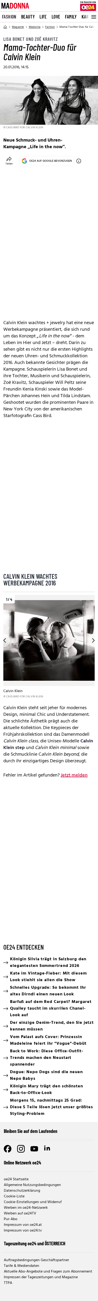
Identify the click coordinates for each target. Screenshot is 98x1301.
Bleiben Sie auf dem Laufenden (30, 1131)
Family (71, 16)
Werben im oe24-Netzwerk (26, 1208)
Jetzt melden (74, 775)
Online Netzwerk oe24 (22, 1162)
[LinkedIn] (47, 1149)
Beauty (28, 16)
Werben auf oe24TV (20, 1213)
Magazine (18, 27)
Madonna (34, 27)
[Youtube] (34, 1149)
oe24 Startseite (16, 1179)
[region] (49, 647)
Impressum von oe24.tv (23, 1230)
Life (43, 16)
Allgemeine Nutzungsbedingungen (32, 1185)
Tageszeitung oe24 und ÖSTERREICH (34, 1243)
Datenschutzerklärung (22, 1191)
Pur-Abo (10, 1219)
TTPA (8, 1283)
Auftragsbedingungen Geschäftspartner (36, 1260)
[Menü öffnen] (93, 17)
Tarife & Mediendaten (21, 1266)
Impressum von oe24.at (23, 1225)
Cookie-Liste (14, 1196)
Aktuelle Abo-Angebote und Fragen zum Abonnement (48, 1272)
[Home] (5, 27)
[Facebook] (7, 1149)
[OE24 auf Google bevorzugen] (79, 161)
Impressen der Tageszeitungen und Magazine (41, 1277)
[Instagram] (21, 1149)
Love (56, 16)
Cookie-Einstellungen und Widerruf (33, 1202)
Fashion (9, 16)
